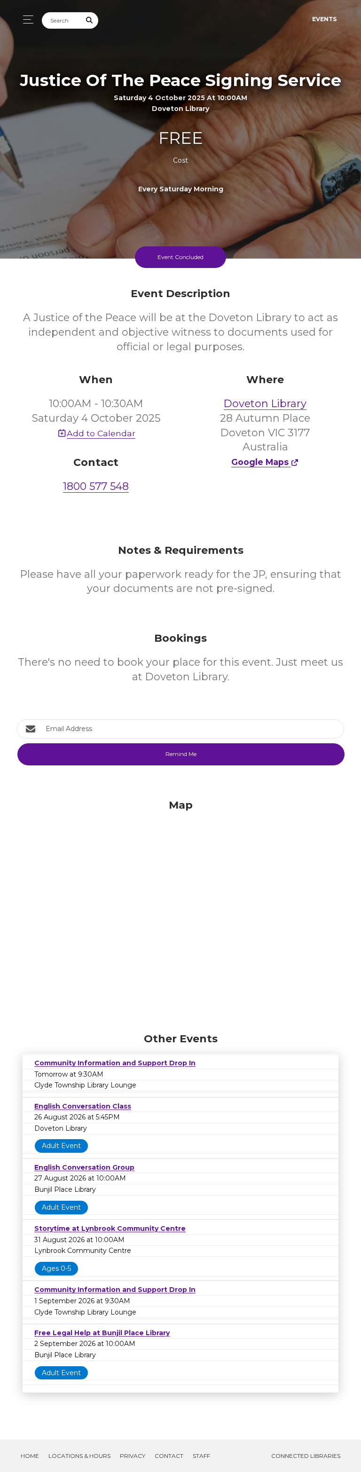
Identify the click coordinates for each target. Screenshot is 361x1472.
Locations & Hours (79, 1455)
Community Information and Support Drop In (115, 1063)
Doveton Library (265, 403)
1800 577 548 (96, 486)
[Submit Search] (90, 20)
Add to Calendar (101, 433)
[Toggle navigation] (25, 19)
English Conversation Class (82, 1106)
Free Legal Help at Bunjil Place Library (102, 1333)
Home (30, 1455)
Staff (201, 1455)
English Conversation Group (84, 1167)
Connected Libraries (305, 1455)
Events (324, 19)
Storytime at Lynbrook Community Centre (110, 1228)
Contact (169, 1455)
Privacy (132, 1455)
